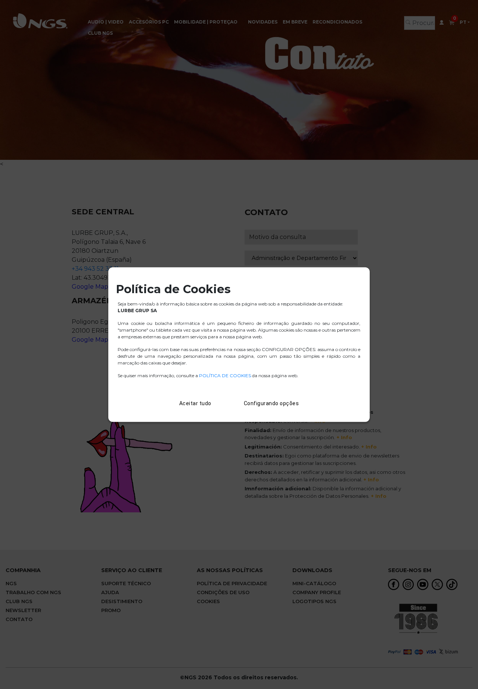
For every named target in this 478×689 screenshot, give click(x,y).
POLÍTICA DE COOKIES (225, 375)
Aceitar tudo (195, 403)
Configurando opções (271, 403)
